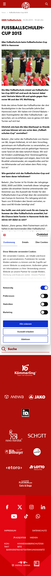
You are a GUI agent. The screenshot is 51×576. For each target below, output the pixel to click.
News (4, 12)
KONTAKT (7, 545)
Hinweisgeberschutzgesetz (30, 545)
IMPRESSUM (10, 530)
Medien (34, 537)
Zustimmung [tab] (9, 242)
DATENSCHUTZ (39, 530)
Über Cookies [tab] (41, 242)
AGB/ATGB (20, 537)
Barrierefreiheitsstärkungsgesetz (25, 549)
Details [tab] (25, 242)
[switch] (44, 296)
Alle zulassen (25, 324)
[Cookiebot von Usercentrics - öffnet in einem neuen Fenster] (36, 235)
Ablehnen (25, 339)
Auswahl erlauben (25, 331)
